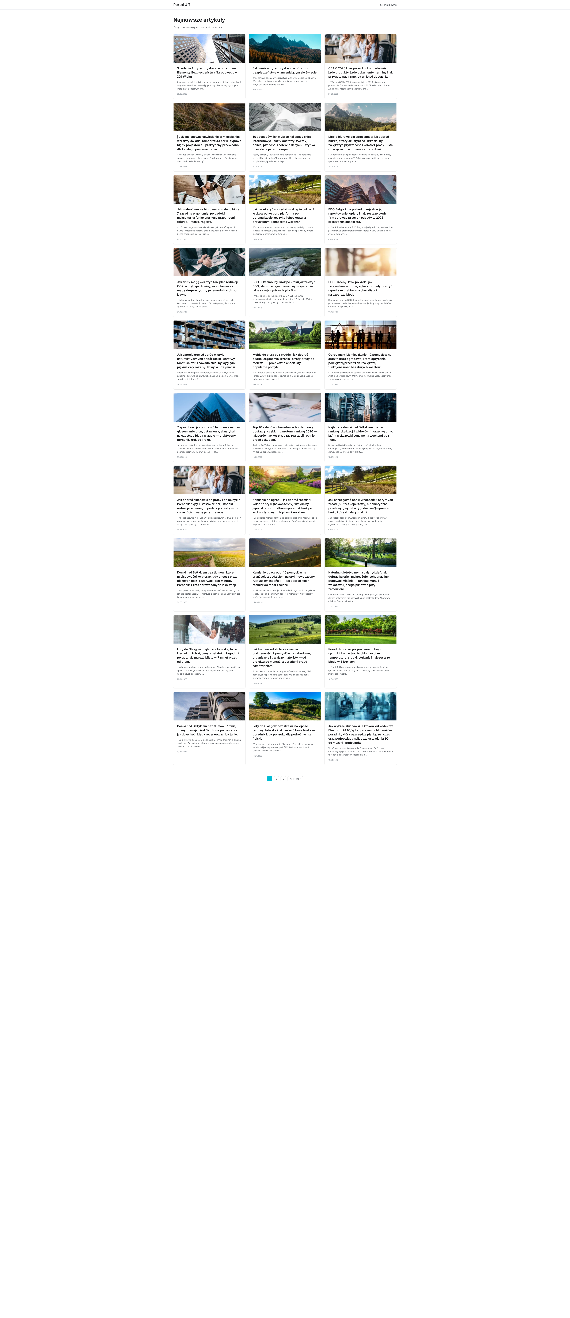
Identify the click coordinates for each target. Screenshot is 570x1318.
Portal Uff (181, 5)
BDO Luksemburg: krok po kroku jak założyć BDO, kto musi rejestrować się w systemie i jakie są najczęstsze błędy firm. (284, 286)
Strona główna (388, 4)
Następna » (295, 779)
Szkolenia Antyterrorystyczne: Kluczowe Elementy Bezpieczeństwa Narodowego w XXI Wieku (207, 72)
